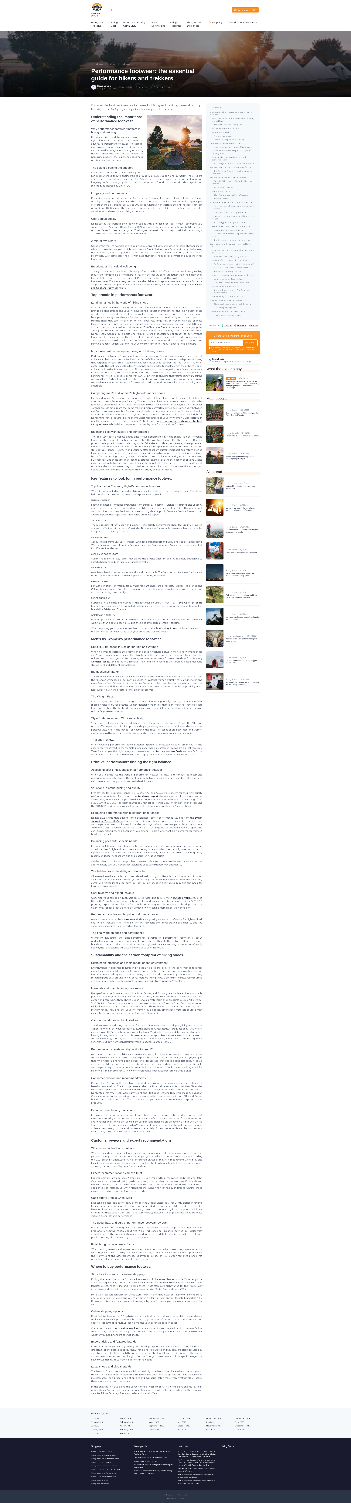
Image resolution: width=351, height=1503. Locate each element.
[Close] (225, 745)
